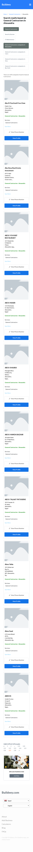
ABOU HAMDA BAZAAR (14, 434)
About (4, 817)
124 (20, 748)
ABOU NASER (10, 303)
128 (15, 750)
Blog (3, 828)
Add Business (7, 820)
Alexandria (21, 116)
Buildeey (6, 4)
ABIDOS (8, 696)
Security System (9, 34)
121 (5, 748)
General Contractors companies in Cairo (15, 52)
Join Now (16, 776)
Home (5, 14)
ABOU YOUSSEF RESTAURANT (11, 236)
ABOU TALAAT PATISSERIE (15, 499)
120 (24, 746)
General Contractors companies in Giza (15, 60)
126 (5, 750)
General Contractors (14, 14)
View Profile (16, 138)
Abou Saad (9, 631)
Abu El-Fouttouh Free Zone (15, 103)
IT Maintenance (9, 39)
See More (8, 126)
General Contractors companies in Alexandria (15, 45)
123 (15, 748)
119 (19, 746)
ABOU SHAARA (11, 368)
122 (10, 748)
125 (25, 748)
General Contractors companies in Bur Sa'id (15, 67)
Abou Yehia (9, 564)
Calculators (6, 824)
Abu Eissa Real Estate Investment (13, 169)
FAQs (4, 831)
